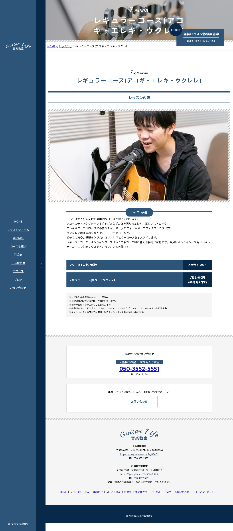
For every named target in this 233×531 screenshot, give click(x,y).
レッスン (64, 46)
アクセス (18, 271)
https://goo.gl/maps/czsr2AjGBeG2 (139, 454)
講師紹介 (18, 238)
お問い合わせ (18, 288)
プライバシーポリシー (205, 491)
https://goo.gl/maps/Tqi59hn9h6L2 (139, 474)
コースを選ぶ (18, 246)
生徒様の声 (18, 263)
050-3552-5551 (139, 368)
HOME (18, 221)
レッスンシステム (18, 230)
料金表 (18, 254)
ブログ (18, 279)
